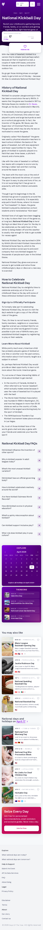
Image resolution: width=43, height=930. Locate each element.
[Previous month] (5, 552)
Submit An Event (8, 868)
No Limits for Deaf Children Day (23, 773)
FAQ (3, 877)
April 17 (27, 13)
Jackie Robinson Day (24, 663)
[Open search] (32, 4)
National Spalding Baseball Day (23, 682)
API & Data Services (10, 873)
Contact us (6, 918)
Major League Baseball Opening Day (25, 644)
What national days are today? (14, 855)
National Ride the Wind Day (22, 603)
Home (15, 13)
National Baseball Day (25, 701)
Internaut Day (16, 618)
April (20, 13)
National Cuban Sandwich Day (23, 611)
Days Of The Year (16, 925)
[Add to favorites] (38, 640)
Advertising (6, 882)
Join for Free (21, 828)
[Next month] (37, 552)
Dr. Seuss (33, 104)
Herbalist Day (21, 793)
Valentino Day (16, 596)
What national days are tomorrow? (16, 859)
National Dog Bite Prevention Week (23, 753)
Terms (4, 905)
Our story (6, 914)
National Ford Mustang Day (21, 733)
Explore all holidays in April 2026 (21, 583)
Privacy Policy (7, 891)
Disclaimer (6, 900)
